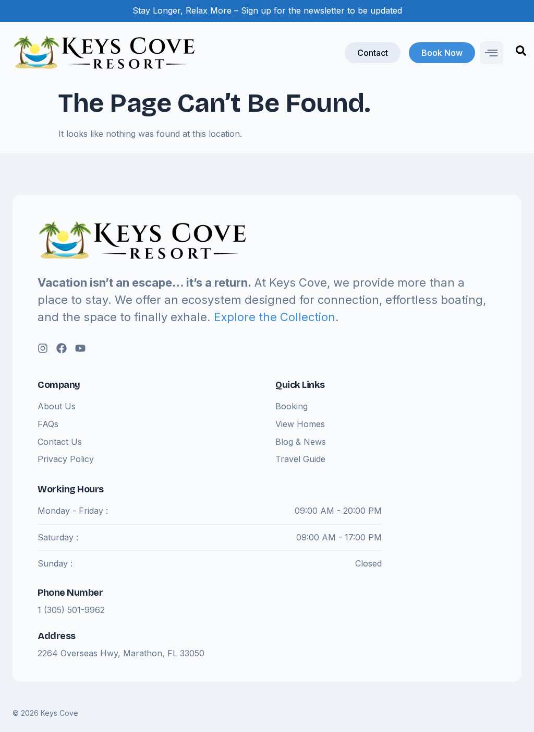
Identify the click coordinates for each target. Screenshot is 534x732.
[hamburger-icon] (491, 52)
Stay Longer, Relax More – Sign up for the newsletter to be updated (267, 10)
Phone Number (70, 592)
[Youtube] (80, 348)
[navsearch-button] (521, 52)
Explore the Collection (274, 317)
